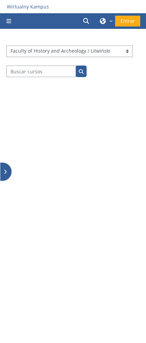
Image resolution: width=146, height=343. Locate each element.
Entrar (128, 21)
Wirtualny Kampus (28, 6)
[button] (87, 21)
